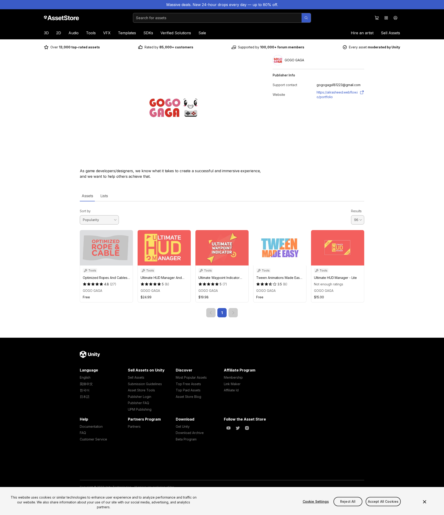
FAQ (83, 433)
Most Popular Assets (191, 377)
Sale (202, 33)
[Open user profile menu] (395, 17)
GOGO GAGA (92, 291)
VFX (107, 33)
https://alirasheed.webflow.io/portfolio (337, 94)
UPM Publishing (139, 409)
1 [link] (222, 312)
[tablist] (222, 195)
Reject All (347, 501)
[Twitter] (237, 428)
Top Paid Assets (188, 390)
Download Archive (190, 433)
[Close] (424, 502)
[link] (211, 312)
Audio (73, 33)
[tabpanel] (222, 259)
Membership (233, 377)
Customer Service (93, 439)
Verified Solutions (175, 33)
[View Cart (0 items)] (377, 17)
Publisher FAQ (138, 403)
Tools (91, 33)
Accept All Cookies (383, 501)
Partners (134, 426)
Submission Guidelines (145, 384)
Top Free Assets (188, 384)
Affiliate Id (231, 390)
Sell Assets (390, 33)
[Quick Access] (386, 17)
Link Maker (232, 384)
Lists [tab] (104, 196)
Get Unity (183, 426)
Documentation (91, 426)
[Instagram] (247, 428)
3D (46, 33)
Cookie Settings (316, 501)
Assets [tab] (87, 196)
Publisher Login (139, 397)
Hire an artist (362, 33)
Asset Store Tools (141, 390)
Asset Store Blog (188, 397)
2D (58, 33)
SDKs (148, 33)
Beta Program (186, 439)
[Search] (306, 17)
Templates (127, 33)
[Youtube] (228, 428)
